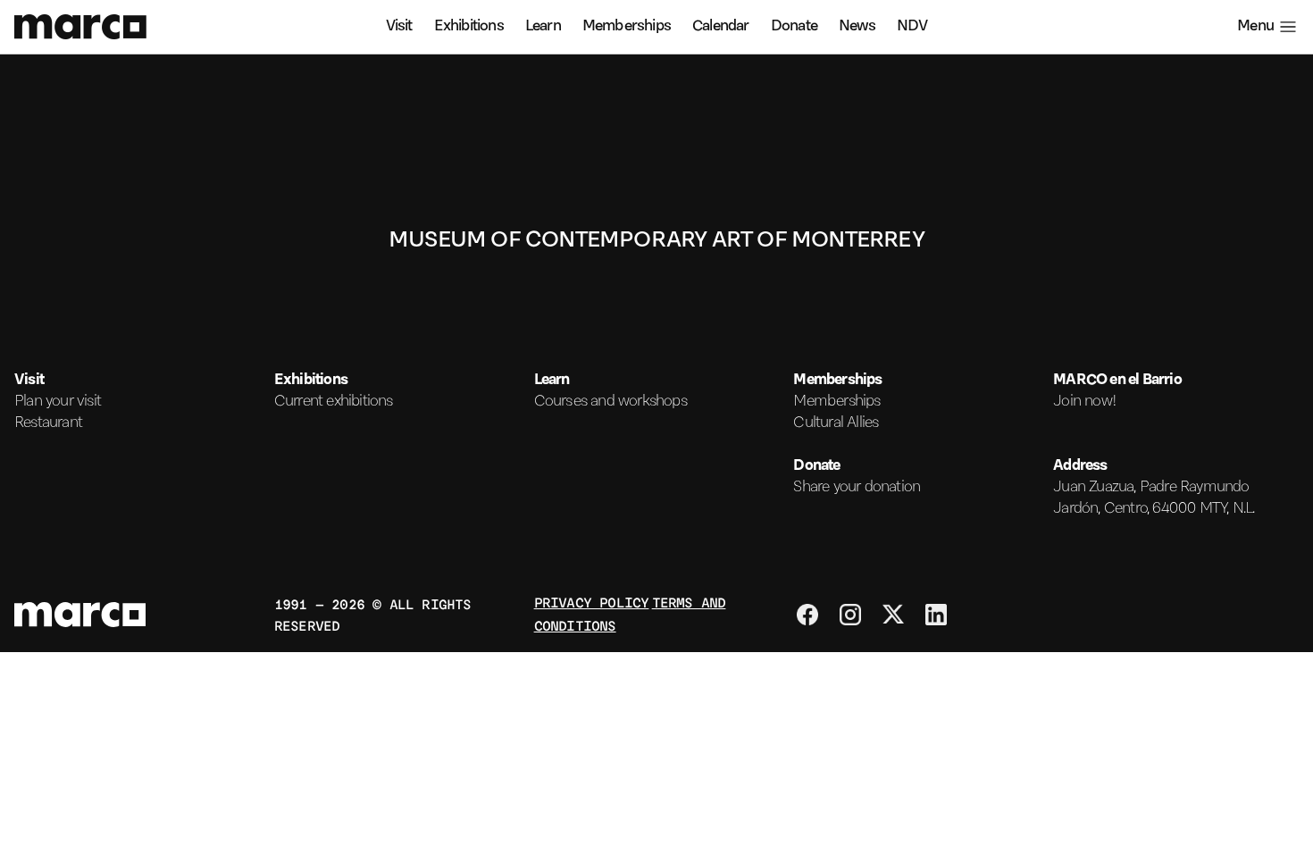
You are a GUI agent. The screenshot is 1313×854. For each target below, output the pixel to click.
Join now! (1084, 402)
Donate (794, 27)
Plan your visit (57, 402)
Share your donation (856, 488)
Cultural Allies (835, 423)
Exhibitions (469, 27)
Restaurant (48, 423)
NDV (912, 27)
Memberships (626, 27)
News (857, 27)
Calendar (720, 27)
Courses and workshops (610, 402)
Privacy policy (591, 601)
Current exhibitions (333, 402)
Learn (543, 27)
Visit (399, 27)
